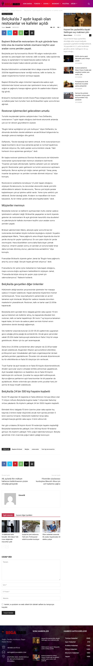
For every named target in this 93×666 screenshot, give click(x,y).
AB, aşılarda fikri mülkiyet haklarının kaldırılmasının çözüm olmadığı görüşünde (15, 481)
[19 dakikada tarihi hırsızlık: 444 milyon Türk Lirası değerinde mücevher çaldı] (10, 526)
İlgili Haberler (8, 515)
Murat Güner (68, 35)
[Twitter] (9, 32)
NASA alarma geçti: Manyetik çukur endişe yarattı (82, 59)
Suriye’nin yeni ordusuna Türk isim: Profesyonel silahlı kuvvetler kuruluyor (30, 537)
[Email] (26, 32)
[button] (88, 3)
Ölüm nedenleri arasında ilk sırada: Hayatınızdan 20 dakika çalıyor (51, 537)
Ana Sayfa (5, 10)
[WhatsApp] (20, 32)
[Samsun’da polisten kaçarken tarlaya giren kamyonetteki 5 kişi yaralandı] (68, 95)
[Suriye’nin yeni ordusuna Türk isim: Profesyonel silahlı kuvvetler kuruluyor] (31, 526)
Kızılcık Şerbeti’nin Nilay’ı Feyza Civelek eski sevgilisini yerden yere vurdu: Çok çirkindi (50, 658)
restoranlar (35, 449)
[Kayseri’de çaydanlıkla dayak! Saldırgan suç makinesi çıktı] (77, 20)
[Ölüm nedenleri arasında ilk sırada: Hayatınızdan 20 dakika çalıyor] (51, 526)
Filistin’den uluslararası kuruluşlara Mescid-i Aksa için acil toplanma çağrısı (48, 481)
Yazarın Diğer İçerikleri (24, 515)
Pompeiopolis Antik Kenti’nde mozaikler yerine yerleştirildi (81, 84)
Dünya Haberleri (16, 10)
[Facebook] (4, 32)
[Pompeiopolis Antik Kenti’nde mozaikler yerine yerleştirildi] (68, 84)
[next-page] (7, 546)
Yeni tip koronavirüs (48, 449)
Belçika (27, 449)
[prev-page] (3, 546)
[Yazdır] (32, 32)
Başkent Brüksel (17, 449)
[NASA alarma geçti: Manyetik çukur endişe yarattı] (68, 58)
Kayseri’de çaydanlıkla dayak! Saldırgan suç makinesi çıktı (50, 639)
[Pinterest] (15, 32)
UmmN (8, 27)
